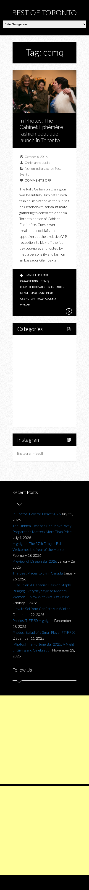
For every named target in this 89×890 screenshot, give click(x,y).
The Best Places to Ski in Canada (38, 573)
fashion (30, 168)
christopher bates (32, 286)
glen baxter (56, 286)
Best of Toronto (44, 12)
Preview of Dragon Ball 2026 (35, 561)
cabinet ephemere (37, 274)
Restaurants (36, 373)
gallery (40, 168)
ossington (27, 298)
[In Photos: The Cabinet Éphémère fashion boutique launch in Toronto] (68, 311)
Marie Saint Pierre (42, 292)
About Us (29, 419)
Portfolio (29, 412)
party (49, 168)
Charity (28, 396)
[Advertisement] (44, 739)
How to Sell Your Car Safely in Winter (41, 608)
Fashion (28, 388)
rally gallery (46, 298)
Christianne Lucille (37, 162)
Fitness (32, 357)
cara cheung (29, 281)
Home (27, 342)
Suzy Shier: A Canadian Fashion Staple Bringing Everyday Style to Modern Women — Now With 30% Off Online (42, 591)
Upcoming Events (35, 404)
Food (26, 365)
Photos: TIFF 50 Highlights (33, 620)
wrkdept (26, 304)
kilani (24, 292)
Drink (31, 381)
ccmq (45, 281)
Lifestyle (29, 350)
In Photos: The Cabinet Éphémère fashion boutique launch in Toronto (41, 130)
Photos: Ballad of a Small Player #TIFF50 (44, 632)
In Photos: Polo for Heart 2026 (36, 514)
